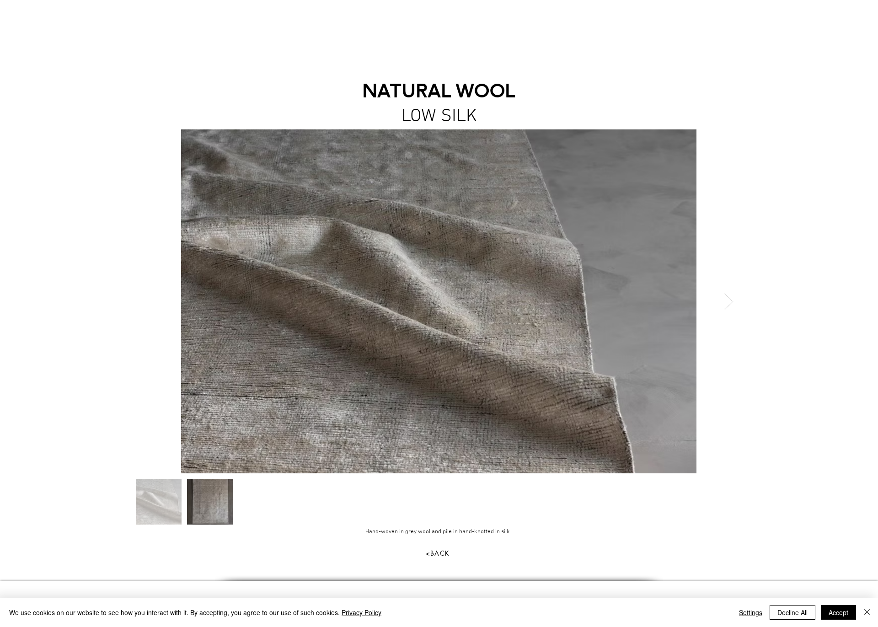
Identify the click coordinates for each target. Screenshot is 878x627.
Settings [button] (750, 612)
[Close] (867, 612)
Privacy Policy (361, 612)
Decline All (792, 612)
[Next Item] (728, 302)
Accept (838, 612)
